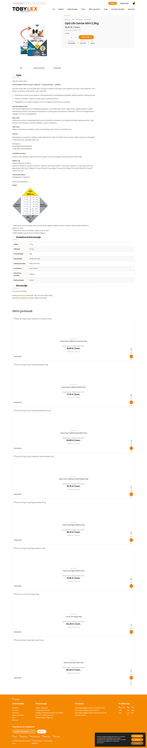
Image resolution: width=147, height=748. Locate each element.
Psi (54, 9)
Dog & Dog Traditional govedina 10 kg (73, 433)
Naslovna (67, 19)
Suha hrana (88, 19)
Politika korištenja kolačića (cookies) (49, 713)
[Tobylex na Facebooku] (120, 711)
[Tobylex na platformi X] (124, 711)
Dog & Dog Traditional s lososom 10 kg (73, 341)
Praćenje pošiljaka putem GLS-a (87, 710)
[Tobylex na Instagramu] (128, 711)
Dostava (15, 713)
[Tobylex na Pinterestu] (133, 711)
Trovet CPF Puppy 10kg (73, 617)
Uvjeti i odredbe (42, 708)
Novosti (15, 720)
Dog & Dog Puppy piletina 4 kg (73, 571)
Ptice (83, 9)
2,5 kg (31, 249)
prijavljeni (24, 298)
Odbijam (137, 739)
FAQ (13, 718)
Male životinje (72, 9)
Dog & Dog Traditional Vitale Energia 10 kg (73, 479)
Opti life (93, 43)
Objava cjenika (80, 715)
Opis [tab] (21, 68)
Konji (105, 9)
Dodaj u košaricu (86, 37)
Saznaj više (17, 356)
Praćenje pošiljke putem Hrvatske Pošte (90, 708)
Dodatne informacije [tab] (38, 68)
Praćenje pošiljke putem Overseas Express (91, 713)
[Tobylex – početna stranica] (73, 699)
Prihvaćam (137, 736)
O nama (15, 708)
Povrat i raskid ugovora (44, 715)
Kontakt (15, 710)
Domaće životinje (117, 9)
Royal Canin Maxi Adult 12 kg (73, 663)
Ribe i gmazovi (94, 9)
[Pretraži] (44, 3)
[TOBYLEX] (25, 9)
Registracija (124, 3)
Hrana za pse (79, 19)
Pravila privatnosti (42, 710)
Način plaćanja (18, 715)
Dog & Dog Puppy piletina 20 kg (74, 525)
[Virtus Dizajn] (43, 742)
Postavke (137, 743)
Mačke (61, 9)
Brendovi (131, 9)
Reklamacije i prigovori (44, 718)
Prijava (112, 3)
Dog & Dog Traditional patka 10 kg (73, 387)
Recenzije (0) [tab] (57, 68)
